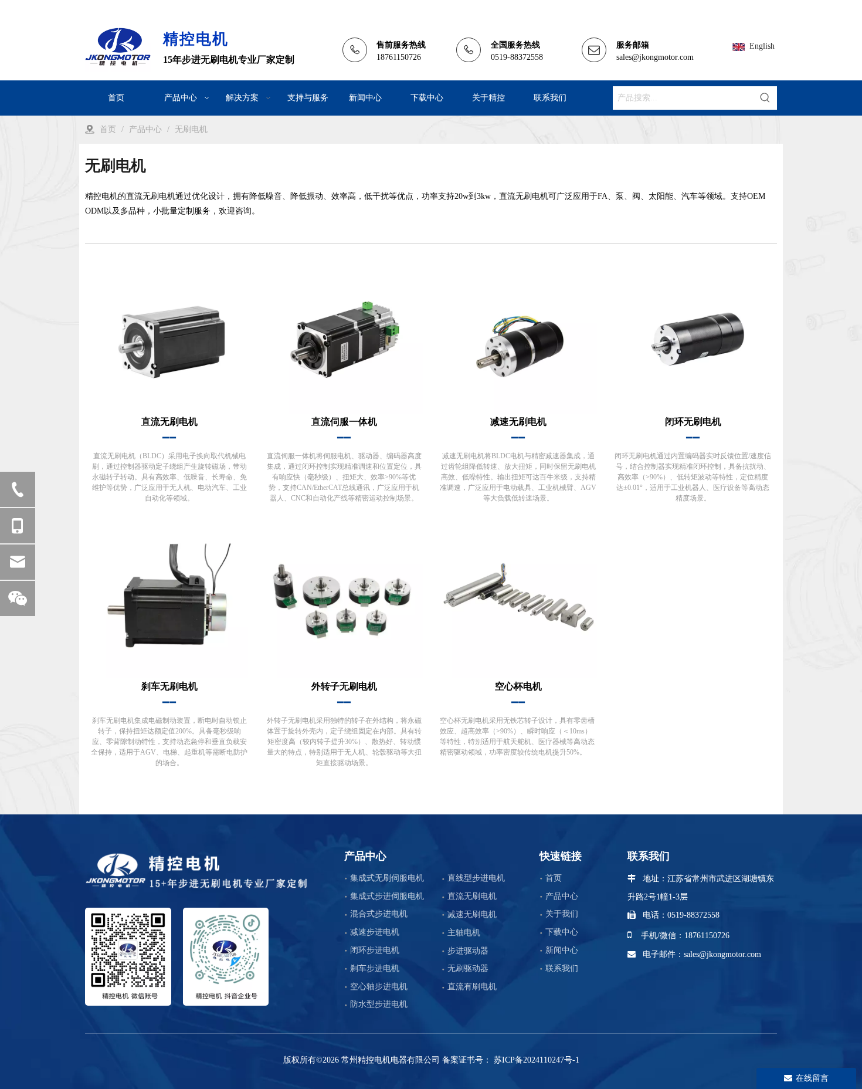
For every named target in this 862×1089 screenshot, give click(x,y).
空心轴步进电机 (379, 986)
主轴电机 (463, 932)
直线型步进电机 (476, 878)
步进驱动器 (467, 950)
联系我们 (561, 968)
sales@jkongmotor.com (655, 57)
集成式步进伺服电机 (387, 896)
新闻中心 (561, 950)
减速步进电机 (374, 932)
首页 (553, 878)
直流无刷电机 (472, 896)
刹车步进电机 (374, 968)
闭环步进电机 (374, 950)
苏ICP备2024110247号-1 (535, 1060)
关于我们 (561, 913)
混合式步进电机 (379, 913)
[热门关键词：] (765, 98)
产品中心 (561, 896)
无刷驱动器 (467, 968)
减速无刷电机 (472, 914)
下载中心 (561, 932)
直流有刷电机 (472, 986)
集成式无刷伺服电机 (387, 878)
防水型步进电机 (379, 1004)
